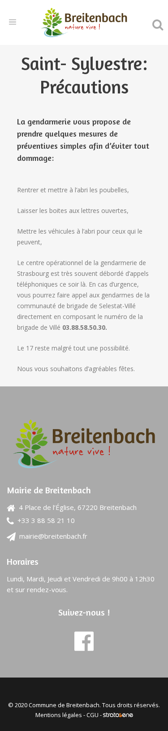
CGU (92, 715)
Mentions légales (58, 715)
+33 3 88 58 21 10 (46, 520)
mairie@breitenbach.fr (53, 536)
